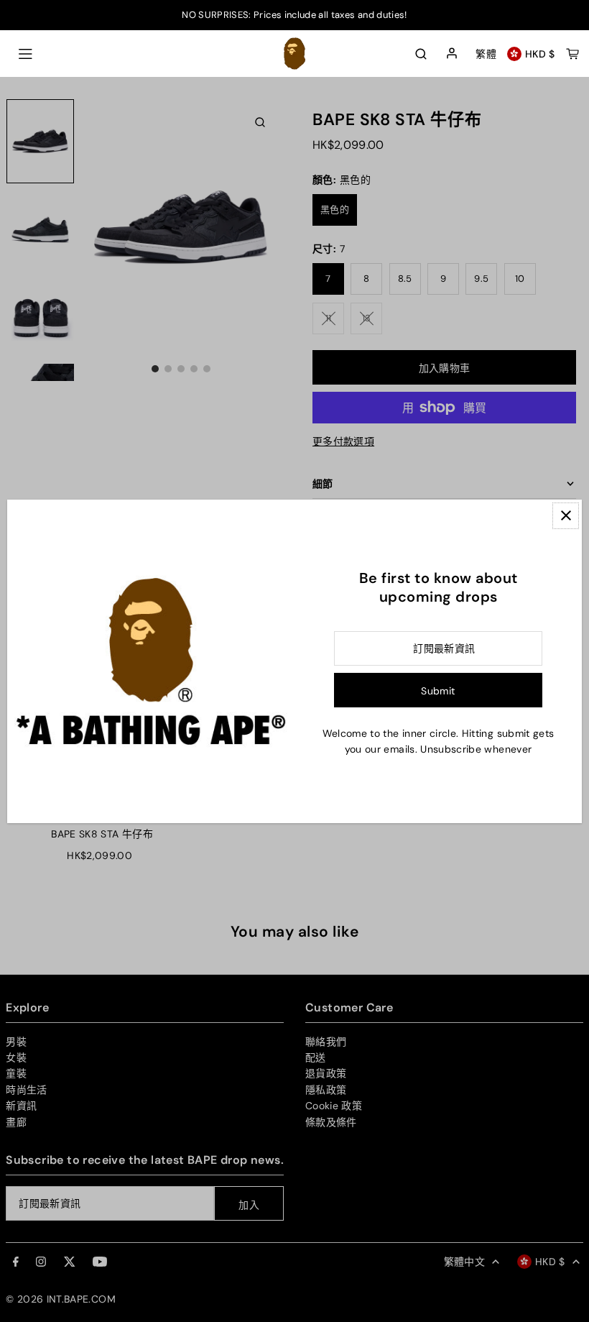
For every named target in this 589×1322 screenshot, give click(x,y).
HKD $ (540, 53)
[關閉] (565, 515)
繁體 (486, 53)
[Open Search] (420, 53)
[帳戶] (451, 54)
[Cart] (572, 54)
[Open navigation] (25, 54)
